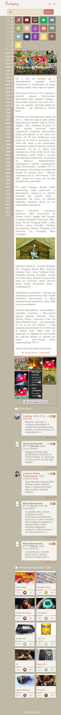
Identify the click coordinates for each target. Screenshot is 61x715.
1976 (8, 194)
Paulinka (27, 416)
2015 (8, 56)
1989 (8, 148)
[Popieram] (51, 416)
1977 (8, 190)
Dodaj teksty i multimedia (37, 353)
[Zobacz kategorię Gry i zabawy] (46, 592)
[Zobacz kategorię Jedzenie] (46, 643)
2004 (8, 95)
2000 (8, 109)
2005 (8, 92)
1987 (8, 155)
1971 (8, 212)
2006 (8, 88)
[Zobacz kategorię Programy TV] (46, 695)
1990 (8, 145)
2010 (8, 74)
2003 (8, 99)
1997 (8, 120)
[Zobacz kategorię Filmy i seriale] (25, 592)
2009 (8, 78)
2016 (8, 53)
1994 (8, 130)
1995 (8, 127)
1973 (8, 205)
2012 (8, 67)
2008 (8, 81)
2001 (8, 106)
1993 (8, 134)
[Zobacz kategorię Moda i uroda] (25, 695)
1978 (8, 187)
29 (20, 695)
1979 (8, 183)
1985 (8, 162)
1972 (8, 208)
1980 (8, 180)
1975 (8, 198)
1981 (8, 176)
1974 (8, 201)
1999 (8, 113)
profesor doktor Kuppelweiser (31, 474)
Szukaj (49, 12)
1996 (8, 123)
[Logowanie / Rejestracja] (54, 4)
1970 (8, 215)
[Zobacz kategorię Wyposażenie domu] (25, 643)
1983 (8, 169)
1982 (8, 173)
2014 (8, 60)
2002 (8, 102)
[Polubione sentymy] (50, 4)
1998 (8, 116)
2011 (8, 70)
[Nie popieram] (54, 416)
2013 (8, 63)
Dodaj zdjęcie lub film (37, 402)
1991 (8, 141)
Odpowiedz (51, 437)
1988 (8, 152)
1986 (8, 159)
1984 (8, 166)
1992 (8, 138)
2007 (8, 85)
